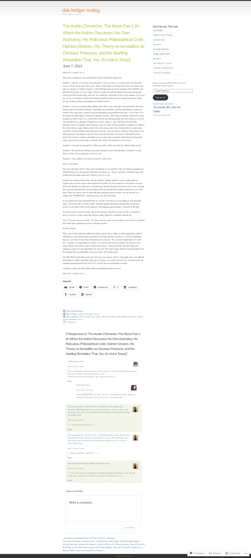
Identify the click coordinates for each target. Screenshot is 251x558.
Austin (81, 316)
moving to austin (115, 316)
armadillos (74, 316)
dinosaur (103, 220)
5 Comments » (71, 322)
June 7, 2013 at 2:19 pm (75, 366)
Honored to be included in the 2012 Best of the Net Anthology (89, 538)
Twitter (156, 111)
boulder (98, 316)
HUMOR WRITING (161, 49)
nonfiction (82, 314)
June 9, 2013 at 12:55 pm (84, 390)
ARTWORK (158, 30)
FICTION (157, 44)
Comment (129, 527)
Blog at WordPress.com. (125, 556)
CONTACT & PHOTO (162, 72)
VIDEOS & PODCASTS (162, 68)
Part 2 (70, 72)
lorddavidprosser (74, 361)
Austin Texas (90, 316)
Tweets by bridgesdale (161, 115)
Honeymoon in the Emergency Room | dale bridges (86, 463)
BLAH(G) (157, 58)
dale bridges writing (81, 9)
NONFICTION (159, 40)
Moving (105, 316)
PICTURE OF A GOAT (162, 63)
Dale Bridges (81, 385)
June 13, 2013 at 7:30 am (76, 448)
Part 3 (81, 72)
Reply (70, 381)
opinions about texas (129, 316)
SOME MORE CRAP (161, 54)
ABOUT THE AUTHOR (162, 35)
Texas (80, 319)
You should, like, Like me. (167, 107)
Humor (74, 314)
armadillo (86, 220)
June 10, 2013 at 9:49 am (76, 420)
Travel (96, 314)
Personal (90, 314)
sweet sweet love (130, 220)
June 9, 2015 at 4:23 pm (75, 468)
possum (115, 220)
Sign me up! (160, 97)
